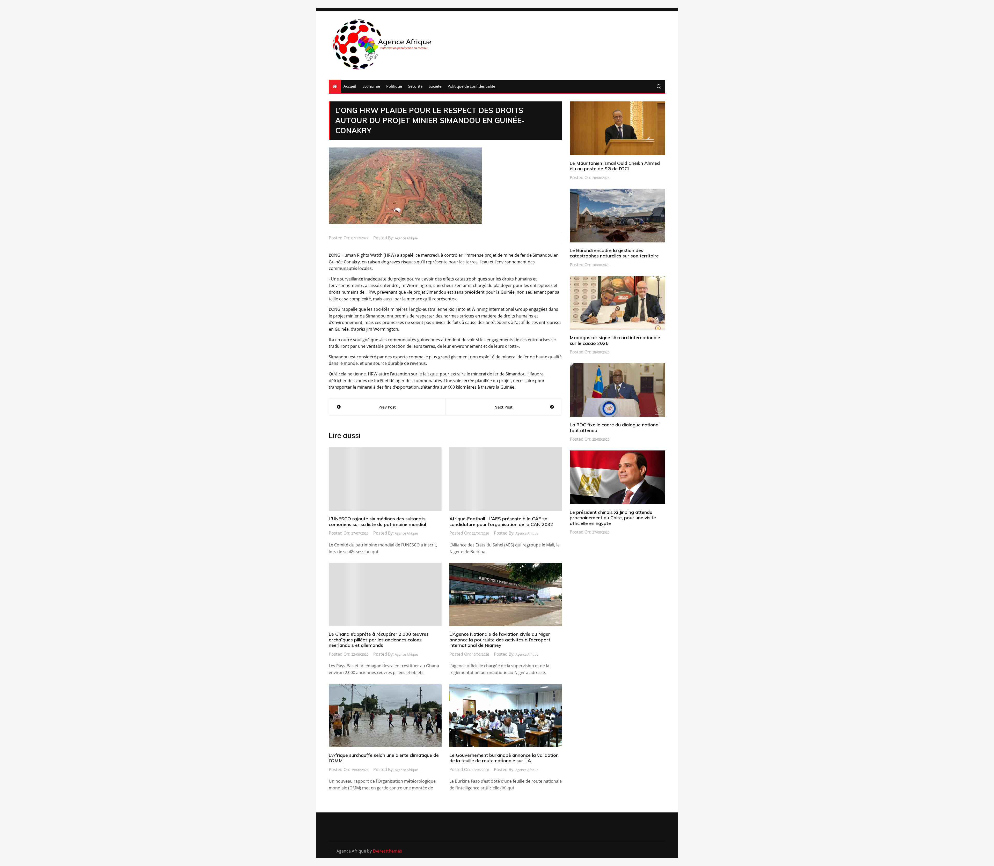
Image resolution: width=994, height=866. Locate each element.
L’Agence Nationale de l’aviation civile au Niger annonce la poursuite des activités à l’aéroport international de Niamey (499, 639)
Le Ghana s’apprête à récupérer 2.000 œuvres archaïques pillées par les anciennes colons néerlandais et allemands (379, 639)
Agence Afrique (406, 238)
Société (435, 86)
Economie (371, 86)
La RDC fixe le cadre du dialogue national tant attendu (615, 427)
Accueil (349, 86)
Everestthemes (387, 851)
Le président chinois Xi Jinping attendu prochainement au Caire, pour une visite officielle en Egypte (613, 517)
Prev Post (387, 407)
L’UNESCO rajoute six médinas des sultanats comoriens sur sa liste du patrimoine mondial (377, 521)
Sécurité (415, 86)
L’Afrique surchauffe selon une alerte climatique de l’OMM (384, 758)
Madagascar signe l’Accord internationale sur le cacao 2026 (615, 340)
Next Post (503, 407)
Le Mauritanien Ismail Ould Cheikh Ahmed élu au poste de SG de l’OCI (615, 166)
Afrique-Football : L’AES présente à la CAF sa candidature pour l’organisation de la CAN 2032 (501, 521)
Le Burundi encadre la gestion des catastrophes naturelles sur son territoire (614, 253)
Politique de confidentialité (471, 86)
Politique (394, 86)
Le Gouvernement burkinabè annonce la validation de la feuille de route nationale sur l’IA (504, 758)
